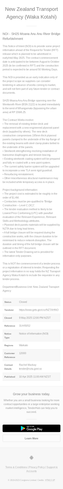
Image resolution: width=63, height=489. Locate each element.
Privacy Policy (37, 467)
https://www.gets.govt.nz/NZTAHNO (38, 309)
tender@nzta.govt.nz (30, 368)
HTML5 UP (50, 480)
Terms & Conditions (16, 467)
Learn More (31, 438)
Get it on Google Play (31, 428)
